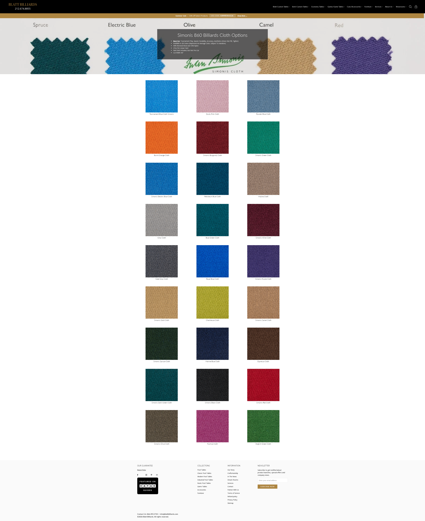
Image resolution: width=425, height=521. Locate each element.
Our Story (231, 470)
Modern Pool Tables (204, 476)
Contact (230, 486)
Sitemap (230, 503)
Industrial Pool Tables (205, 480)
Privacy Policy (232, 500)
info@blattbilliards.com (169, 514)
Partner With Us (233, 490)
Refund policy (232, 496)
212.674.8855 (23, 8)
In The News (232, 476)
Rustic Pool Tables (204, 483)
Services (378, 7)
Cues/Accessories (354, 7)
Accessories (201, 490)
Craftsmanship (233, 473)
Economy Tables (317, 7)
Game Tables (202, 486)
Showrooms (400, 7)
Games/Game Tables (336, 7)
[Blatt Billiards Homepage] (23, 4)
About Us (388, 7)
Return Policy (141, 470)
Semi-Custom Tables (300, 7)
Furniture (367, 7)
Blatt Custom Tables (281, 7)
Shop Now (242, 16)
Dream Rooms (233, 480)
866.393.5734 (152, 514)
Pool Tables (201, 470)
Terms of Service (234, 493)
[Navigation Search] (410, 6)
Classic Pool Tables (204, 473)
